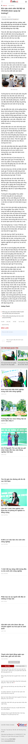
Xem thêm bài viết (14, 662)
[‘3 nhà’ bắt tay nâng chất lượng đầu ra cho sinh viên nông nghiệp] (14, 558)
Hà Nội (14, 321)
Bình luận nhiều (20, 666)
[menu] (1, 1)
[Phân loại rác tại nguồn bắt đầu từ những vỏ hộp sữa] (14, 585)
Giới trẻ (5, 5)
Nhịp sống (4, 601)
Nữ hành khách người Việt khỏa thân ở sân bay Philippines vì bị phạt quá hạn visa (13, 713)
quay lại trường (5, 324)
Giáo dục (3, 394)
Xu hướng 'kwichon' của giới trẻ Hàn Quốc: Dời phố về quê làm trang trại (13, 692)
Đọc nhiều (7, 666)
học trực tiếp (21, 321)
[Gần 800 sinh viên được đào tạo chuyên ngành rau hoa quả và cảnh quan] (14, 613)
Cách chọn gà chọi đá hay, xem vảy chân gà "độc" (13, 686)
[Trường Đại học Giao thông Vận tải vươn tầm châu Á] (14, 407)
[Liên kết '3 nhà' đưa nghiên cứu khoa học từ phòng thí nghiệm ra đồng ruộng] (14, 497)
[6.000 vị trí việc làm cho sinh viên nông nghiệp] (14, 528)
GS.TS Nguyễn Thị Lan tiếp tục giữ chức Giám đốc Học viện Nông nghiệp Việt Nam (13, 450)
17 (14, 682)
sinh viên (8, 321)
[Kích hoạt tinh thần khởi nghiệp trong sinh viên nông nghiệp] (9, 355)
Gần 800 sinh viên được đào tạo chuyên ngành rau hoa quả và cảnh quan (13, 626)
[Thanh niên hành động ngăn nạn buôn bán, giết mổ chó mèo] (14, 643)
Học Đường (11, 5)
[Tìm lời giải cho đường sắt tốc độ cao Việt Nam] (14, 468)
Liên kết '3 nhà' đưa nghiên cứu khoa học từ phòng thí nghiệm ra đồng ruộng (12, 510)
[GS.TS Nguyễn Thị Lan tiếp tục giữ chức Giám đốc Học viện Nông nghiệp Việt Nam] (14, 437)
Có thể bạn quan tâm (9, 348)
